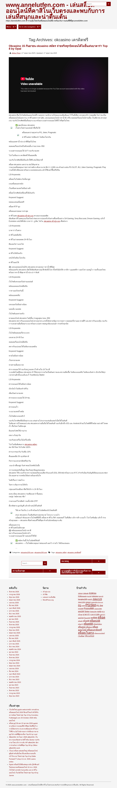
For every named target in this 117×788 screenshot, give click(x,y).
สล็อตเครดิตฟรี (94, 630)
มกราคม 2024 (14, 677)
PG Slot (99, 605)
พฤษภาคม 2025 (14, 633)
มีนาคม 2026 (13, 605)
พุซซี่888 (94, 618)
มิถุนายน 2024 (14, 663)
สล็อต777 (80, 624)
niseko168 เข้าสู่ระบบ (97, 602)
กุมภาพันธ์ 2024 (14, 674)
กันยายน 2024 (14, 655)
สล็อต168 (95, 620)
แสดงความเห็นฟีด (49, 597)
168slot (80, 593)
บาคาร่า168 (94, 614)
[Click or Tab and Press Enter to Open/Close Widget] (99, 561)
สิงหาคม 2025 (14, 625)
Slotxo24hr (93, 611)
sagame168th (98, 608)
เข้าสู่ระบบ (46, 592)
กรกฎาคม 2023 (14, 693)
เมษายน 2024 (14, 668)
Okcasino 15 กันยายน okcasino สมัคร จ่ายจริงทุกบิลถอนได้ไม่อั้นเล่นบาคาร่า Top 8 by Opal (58, 47)
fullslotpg (95, 596)
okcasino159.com (27, 552)
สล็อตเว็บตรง (86, 632)
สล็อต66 (80, 621)
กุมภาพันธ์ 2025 (14, 641)
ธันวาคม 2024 (14, 646)
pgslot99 (80, 608)
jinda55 (89, 599)
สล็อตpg (81, 627)
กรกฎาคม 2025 (14, 627)
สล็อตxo (89, 627)
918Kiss (92, 593)
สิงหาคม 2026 (14, 592)
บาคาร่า (86, 614)
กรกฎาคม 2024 (14, 660)
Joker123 (97, 599)
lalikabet (88, 602)
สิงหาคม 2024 (14, 657)
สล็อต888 (88, 624)
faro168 (89, 596)
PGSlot (90, 605)
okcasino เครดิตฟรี (74, 552)
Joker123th (81, 602)
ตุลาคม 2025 (13, 619)
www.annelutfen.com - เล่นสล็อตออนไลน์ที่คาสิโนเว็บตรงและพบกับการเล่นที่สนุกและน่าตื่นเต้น (55, 10)
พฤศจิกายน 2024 (15, 649)
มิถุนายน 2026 (14, 597)
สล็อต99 (86, 621)
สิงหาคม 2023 (14, 690)
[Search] (108, 4)
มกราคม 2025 (14, 644)
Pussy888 (89, 608)
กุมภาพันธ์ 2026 (14, 608)
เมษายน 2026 (14, 603)
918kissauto (82, 596)
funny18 (101, 596)
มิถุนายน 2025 (14, 630)
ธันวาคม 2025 (14, 614)
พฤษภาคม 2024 (14, 666)
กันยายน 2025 (14, 622)
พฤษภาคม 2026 (14, 600)
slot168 (81, 611)
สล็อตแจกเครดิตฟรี (99, 633)
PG (79, 605)
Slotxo (87, 611)
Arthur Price (16, 53)
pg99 (83, 606)
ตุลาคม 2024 (13, 652)
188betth (86, 593)
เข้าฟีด (45, 594)
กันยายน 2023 (14, 688)
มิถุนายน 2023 (14, 696)
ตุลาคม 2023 (13, 685)
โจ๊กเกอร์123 (89, 636)
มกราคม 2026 (14, 611)
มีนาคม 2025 (13, 638)
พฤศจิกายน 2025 (15, 616)
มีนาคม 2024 (13, 671)
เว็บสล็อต (81, 636)
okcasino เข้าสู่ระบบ (25, 216)
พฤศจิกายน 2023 (15, 682)
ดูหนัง (99, 611)
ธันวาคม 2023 (14, 679)
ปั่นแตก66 (87, 618)
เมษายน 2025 (14, 635)
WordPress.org (48, 600)
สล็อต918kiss (97, 624)
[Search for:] (96, 4)
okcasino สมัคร (31, 444)
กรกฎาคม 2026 (14, 594)
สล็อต (101, 617)
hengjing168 (82, 599)
